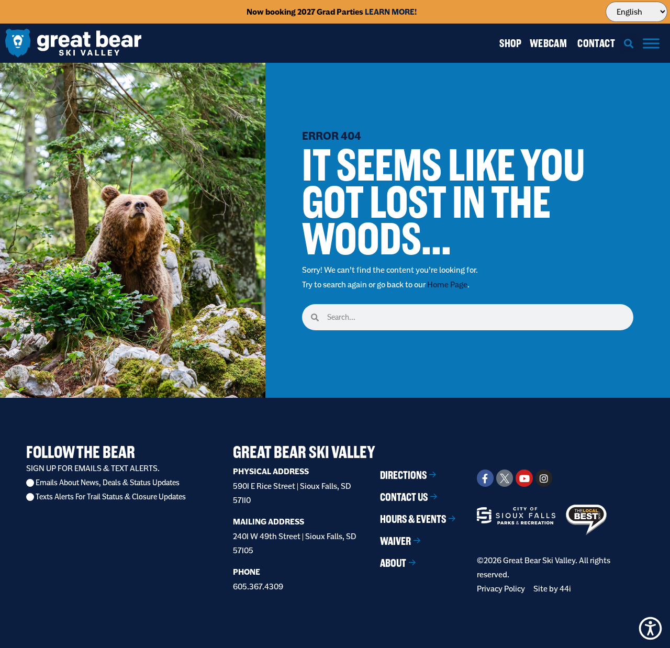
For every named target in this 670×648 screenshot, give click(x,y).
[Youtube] (524, 478)
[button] (629, 43)
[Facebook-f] (485, 478)
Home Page (447, 284)
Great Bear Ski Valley (304, 452)
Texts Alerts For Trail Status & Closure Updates (111, 497)
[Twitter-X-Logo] (504, 478)
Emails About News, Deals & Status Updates (108, 483)
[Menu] (651, 43)
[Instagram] (543, 478)
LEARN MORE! (391, 12)
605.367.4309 (258, 586)
